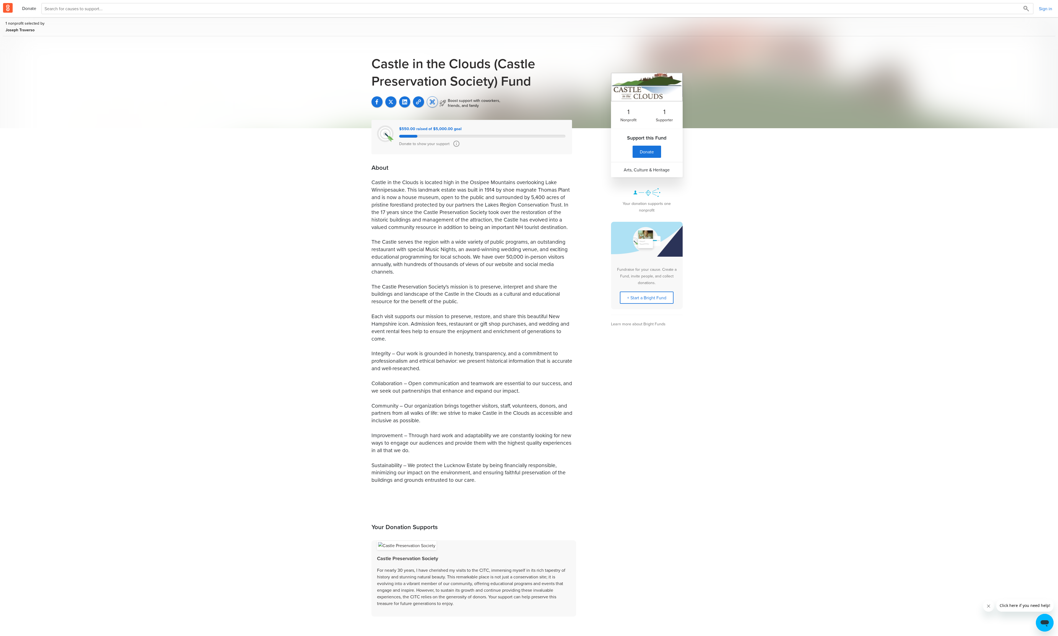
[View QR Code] (432, 101)
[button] (418, 101)
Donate (29, 8)
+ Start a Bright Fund (646, 298)
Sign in (1045, 9)
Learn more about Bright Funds (638, 324)
